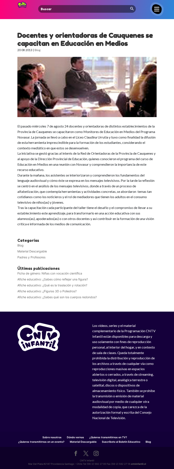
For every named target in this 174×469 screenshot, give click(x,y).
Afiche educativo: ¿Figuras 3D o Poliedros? (47, 291)
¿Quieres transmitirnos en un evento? (41, 441)
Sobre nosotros (52, 437)
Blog (38, 50)
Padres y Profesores (31, 257)
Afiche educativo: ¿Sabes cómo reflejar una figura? (52, 279)
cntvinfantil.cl (138, 463)
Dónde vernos (75, 437)
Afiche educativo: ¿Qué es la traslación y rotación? (52, 285)
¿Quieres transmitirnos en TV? (108, 437)
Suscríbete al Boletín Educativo (121, 441)
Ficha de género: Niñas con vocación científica (49, 273)
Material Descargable (32, 251)
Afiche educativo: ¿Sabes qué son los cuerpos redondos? (57, 297)
